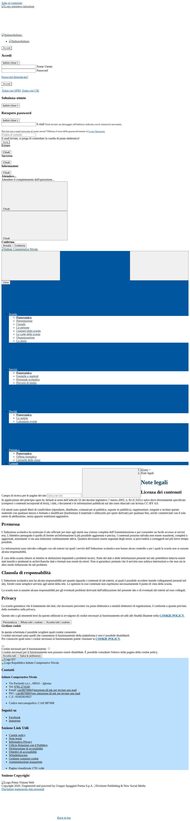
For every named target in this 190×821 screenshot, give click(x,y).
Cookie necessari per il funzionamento (24, 648)
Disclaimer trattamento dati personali (22, 789)
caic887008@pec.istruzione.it (48, 693)
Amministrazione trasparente (25, 761)
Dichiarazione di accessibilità (26, 748)
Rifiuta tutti (32, 622)
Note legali (15, 738)
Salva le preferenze (30, 655)
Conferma (20, 245)
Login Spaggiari (97, 131)
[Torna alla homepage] (95, 249)
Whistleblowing (18, 755)
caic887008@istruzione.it (47, 690)
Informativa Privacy (20, 741)
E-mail (40, 124)
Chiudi (6, 152)
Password (42, 70)
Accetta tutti (58, 622)
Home (144, 469)
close (6, 282)
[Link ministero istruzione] (17, 6)
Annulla (7, 245)
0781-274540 (22, 686)
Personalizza (10, 622)
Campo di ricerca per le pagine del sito (23, 495)
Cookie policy (17, 735)
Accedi (6, 48)
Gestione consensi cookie (24, 758)
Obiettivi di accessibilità (23, 751)
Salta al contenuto (11, 3)
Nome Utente (44, 66)
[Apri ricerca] (159, 265)
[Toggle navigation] (30, 265)
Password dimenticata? (14, 77)
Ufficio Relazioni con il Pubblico (28, 745)
